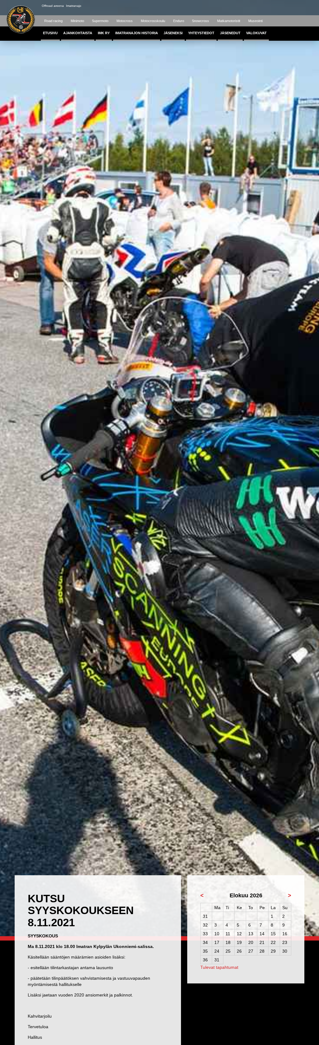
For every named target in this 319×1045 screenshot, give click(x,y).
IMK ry (104, 33)
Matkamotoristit (228, 21)
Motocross (125, 21)
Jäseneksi (173, 33)
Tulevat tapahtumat (219, 967)
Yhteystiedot (201, 33)
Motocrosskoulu (153, 21)
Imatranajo (73, 5)
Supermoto (100, 21)
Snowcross (200, 21)
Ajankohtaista (77, 33)
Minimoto (77, 21)
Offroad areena (53, 5)
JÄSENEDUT (230, 33)
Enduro (178, 21)
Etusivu (50, 33)
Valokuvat (256, 33)
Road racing (53, 21)
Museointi (255, 21)
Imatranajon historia (136, 33)
